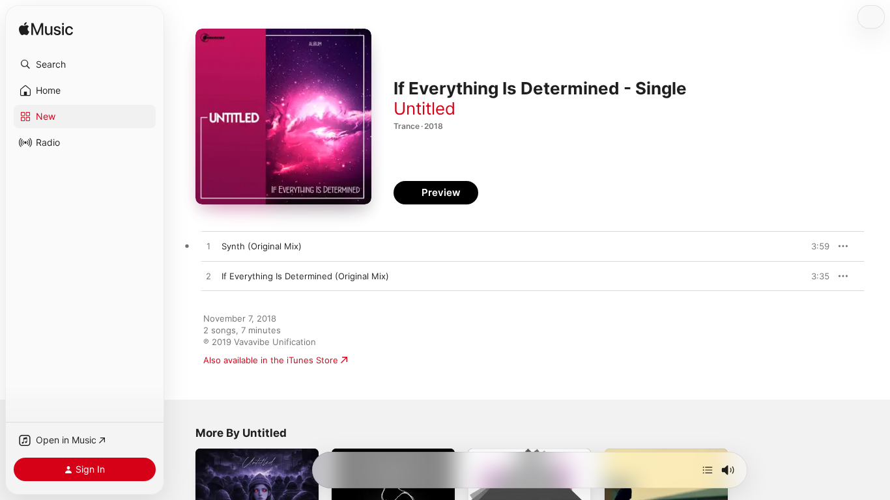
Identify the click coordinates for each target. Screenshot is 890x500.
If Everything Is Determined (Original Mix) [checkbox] (305, 276)
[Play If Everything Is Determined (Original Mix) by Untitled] (208, 277)
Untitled (424, 108)
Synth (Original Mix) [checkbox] (262, 246)
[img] (46, 29)
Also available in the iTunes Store (270, 360)
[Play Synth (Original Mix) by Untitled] (208, 247)
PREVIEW (815, 246)
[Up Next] (707, 470)
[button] (84, 64)
